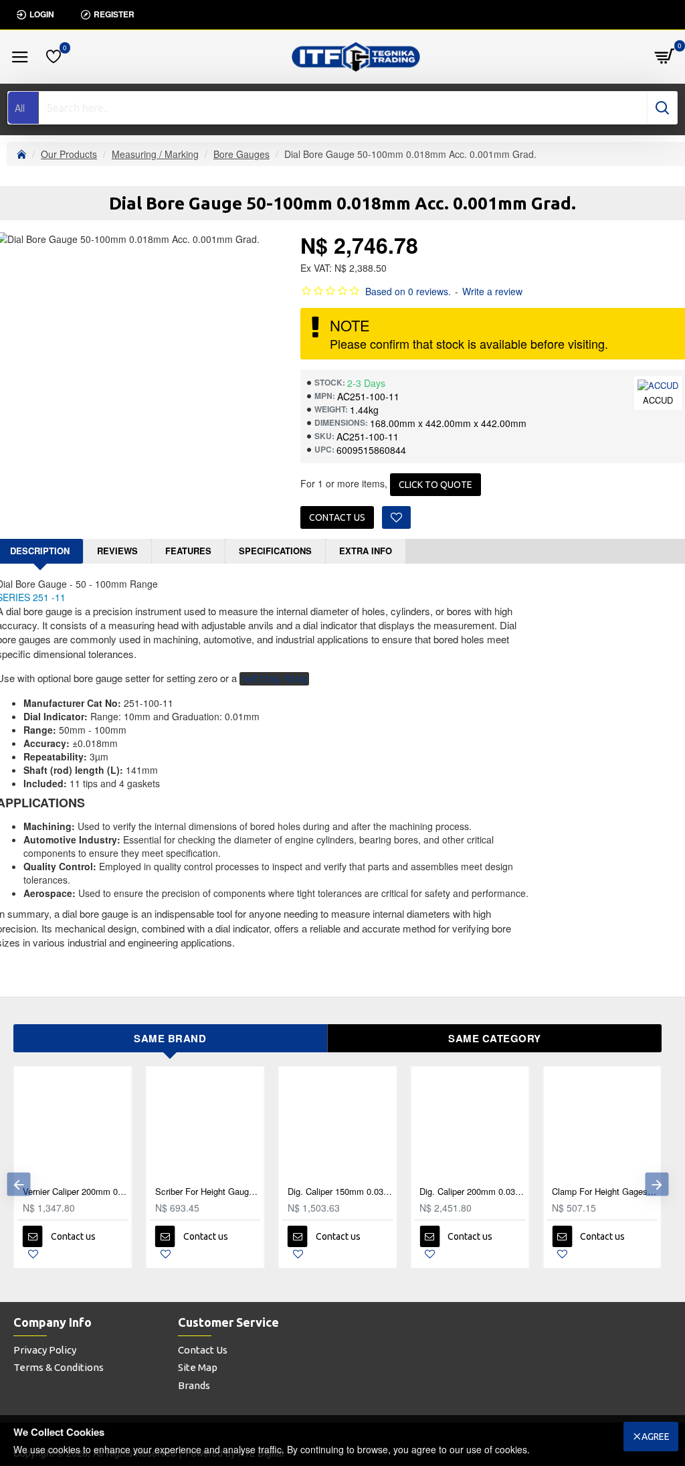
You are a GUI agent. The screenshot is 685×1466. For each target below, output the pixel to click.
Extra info (365, 550)
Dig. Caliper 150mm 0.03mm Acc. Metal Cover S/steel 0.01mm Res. (340, 1192)
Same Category (494, 1038)
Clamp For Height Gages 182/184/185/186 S (605, 1192)
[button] (18, 1184)
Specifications (275, 550)
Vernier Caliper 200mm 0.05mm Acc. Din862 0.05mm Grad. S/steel (75, 1192)
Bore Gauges (241, 154)
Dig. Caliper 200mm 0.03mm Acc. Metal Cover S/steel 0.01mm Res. (472, 1192)
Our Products (69, 154)
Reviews (117, 550)
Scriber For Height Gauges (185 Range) (208, 1192)
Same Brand (170, 1038)
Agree (656, 1436)
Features (188, 550)
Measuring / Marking (155, 154)
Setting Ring (274, 678)
